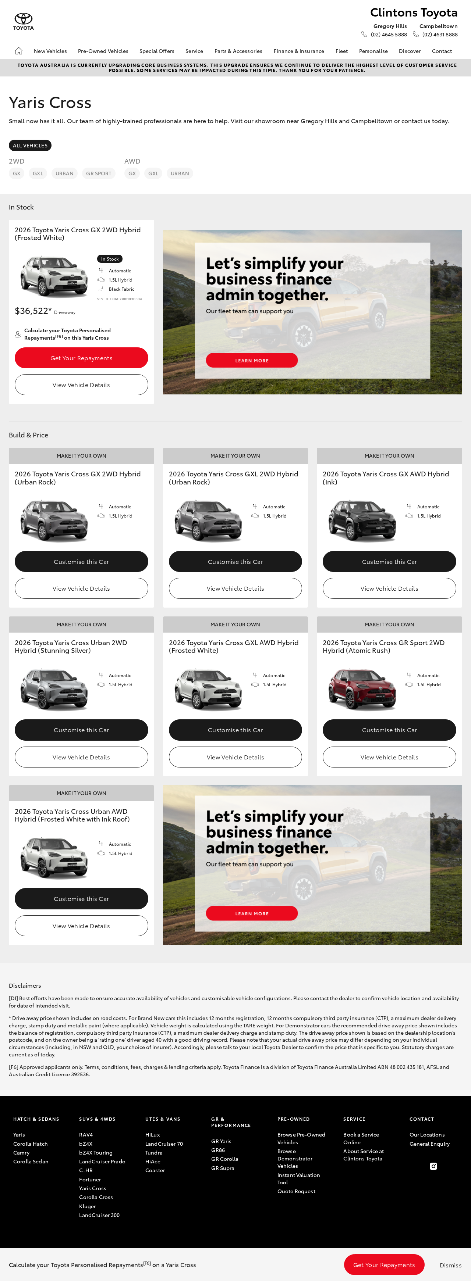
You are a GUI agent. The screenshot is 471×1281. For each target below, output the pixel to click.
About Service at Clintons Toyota (363, 1154)
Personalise (373, 50)
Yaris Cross (92, 1188)
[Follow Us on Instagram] (433, 1166)
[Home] (18, 51)
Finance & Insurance (299, 50)
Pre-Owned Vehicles (103, 50)
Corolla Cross (96, 1197)
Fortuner (90, 1179)
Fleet (342, 50)
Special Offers (156, 50)
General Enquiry (430, 1143)
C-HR (86, 1170)
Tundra (154, 1152)
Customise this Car (81, 561)
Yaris (19, 1134)
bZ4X (85, 1143)
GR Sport (98, 173)
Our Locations (427, 1134)
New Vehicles (50, 50)
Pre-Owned (293, 1119)
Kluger (87, 1206)
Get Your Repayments (81, 357)
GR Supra (222, 1167)
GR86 (218, 1149)
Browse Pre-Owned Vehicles (301, 1138)
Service (194, 50)
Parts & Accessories (239, 50)
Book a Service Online (361, 1138)
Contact (442, 50)
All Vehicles (30, 145)
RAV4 (86, 1134)
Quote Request (296, 1191)
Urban (65, 173)
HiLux (152, 1134)
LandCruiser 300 (99, 1215)
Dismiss (451, 1264)
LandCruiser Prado (102, 1161)
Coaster (155, 1170)
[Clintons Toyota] (23, 21)
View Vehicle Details (81, 384)
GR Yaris (221, 1141)
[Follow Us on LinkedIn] (453, 1166)
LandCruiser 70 (164, 1143)
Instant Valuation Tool (298, 1178)
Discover (410, 50)
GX (16, 173)
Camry (21, 1152)
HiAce (152, 1161)
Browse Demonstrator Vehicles (295, 1158)
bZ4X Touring (96, 1152)
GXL (38, 173)
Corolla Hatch (30, 1143)
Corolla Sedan (31, 1161)
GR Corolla (224, 1158)
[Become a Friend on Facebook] (414, 1166)
